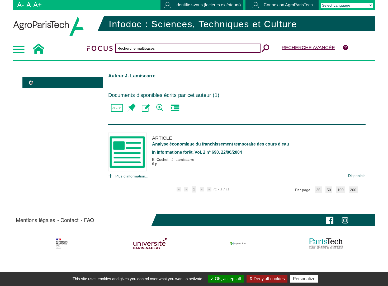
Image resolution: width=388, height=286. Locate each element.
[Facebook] (330, 220)
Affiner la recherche (160, 107)
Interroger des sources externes (175, 107)
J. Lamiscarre (183, 159)
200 (353, 190)
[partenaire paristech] (326, 243)
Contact (69, 220)
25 (318, 190)
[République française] (61, 243)
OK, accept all (227, 278)
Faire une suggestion (146, 107)
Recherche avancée (308, 47)
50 (329, 190)
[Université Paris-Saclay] (150, 243)
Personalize (304, 278)
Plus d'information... (131, 176)
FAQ (89, 220)
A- (20, 5)
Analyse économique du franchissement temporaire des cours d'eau (220, 144)
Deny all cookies (269, 278)
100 (340, 190)
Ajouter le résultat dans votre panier (131, 107)
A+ (37, 5)
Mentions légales (35, 220)
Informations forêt (174, 152)
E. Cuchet (160, 159)
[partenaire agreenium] (238, 243)
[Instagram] (345, 220)
